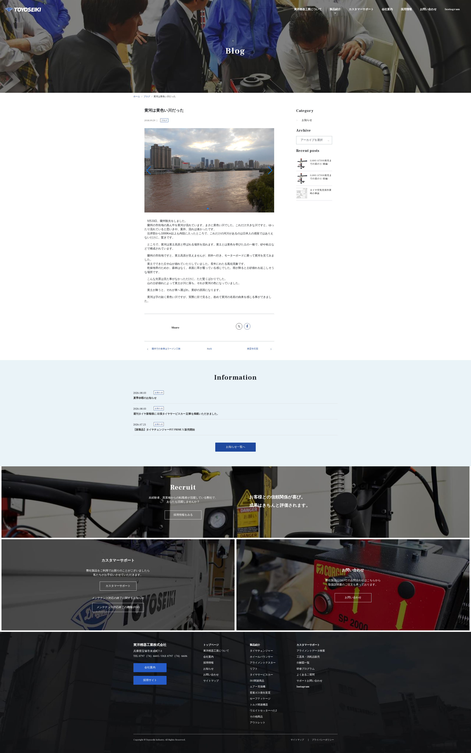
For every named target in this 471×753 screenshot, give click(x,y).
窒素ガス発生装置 (260, 692)
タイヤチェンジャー (261, 650)
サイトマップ (211, 680)
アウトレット (257, 722)
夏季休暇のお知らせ (145, 398)
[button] (207, 208)
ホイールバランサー (261, 657)
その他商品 (256, 716)
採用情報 (208, 662)
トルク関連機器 (259, 704)
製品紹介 (335, 9)
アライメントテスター (263, 662)
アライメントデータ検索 (311, 650)
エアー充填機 (257, 686)
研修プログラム (306, 669)
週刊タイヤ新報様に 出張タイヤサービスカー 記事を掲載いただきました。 (176, 414)
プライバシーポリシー (323, 739)
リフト (254, 669)
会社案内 (149, 667)
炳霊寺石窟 (252, 348)
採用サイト (150, 680)
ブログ (164, 120)
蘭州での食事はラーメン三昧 (166, 348)
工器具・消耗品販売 (308, 657)
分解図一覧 (303, 662)
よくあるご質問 (306, 674)
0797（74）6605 (149, 656)
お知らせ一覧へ (235, 447)
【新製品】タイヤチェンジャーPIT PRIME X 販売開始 (164, 429)
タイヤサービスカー (261, 674)
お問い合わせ (211, 674)
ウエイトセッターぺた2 (263, 710)
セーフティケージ (260, 698)
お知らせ (307, 120)
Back (209, 348)
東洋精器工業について (216, 650)
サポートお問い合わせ (309, 680)
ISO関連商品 (257, 680)
